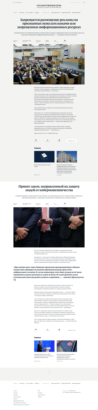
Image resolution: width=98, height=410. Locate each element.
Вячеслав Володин (39, 123)
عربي (82, 2)
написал (38, 257)
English (72, 2)
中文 (79, 2)
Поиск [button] (84, 2)
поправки (46, 89)
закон (56, 252)
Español (75, 2)
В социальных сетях (18, 2)
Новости (15, 40)
